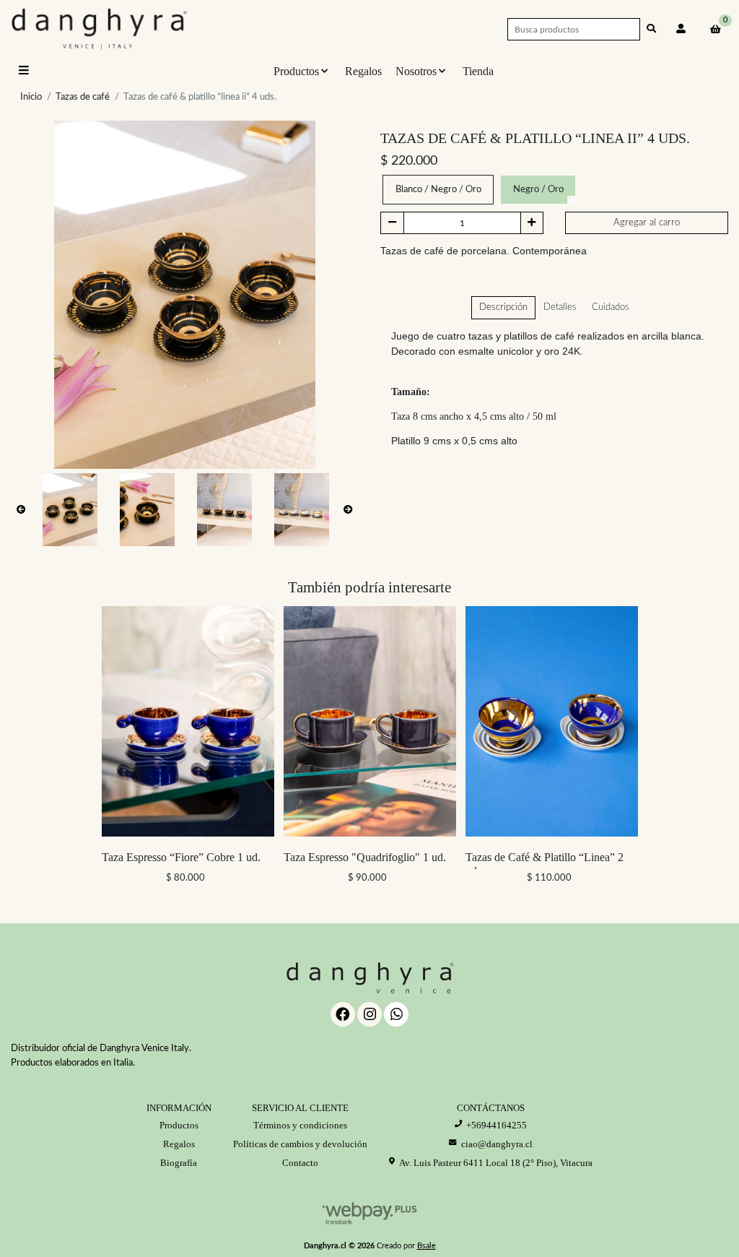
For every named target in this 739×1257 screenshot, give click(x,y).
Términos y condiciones (300, 1125)
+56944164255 (496, 1125)
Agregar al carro (646, 223)
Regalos (363, 71)
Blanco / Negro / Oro (438, 189)
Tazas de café (83, 97)
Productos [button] (296, 71)
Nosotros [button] (416, 71)
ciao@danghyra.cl (497, 1144)
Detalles (560, 307)
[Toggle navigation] (25, 71)
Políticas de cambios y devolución (300, 1144)
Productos (178, 1125)
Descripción (503, 307)
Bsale (426, 1246)
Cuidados (610, 307)
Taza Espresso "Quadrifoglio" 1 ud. (365, 857)
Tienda (478, 71)
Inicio (31, 97)
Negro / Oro (538, 189)
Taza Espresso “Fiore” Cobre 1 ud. (181, 857)
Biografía (178, 1162)
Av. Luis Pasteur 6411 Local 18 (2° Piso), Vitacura (495, 1162)
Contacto (300, 1162)
